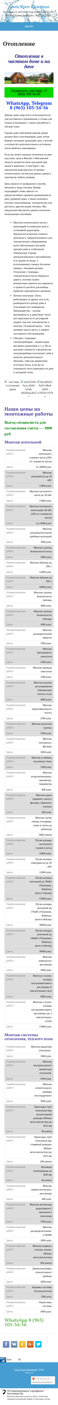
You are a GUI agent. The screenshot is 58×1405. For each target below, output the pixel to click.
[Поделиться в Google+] (30, 1344)
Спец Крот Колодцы (29, 6)
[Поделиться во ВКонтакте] (14, 1344)
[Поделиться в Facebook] (6, 1344)
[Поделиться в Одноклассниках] (22, 1344)
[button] (8, 389)
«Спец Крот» (32, 166)
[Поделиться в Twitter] (38, 1344)
